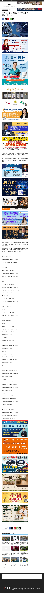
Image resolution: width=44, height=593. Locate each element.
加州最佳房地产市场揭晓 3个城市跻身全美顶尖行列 (6, 543)
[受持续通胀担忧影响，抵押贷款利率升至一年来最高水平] (24, 538)
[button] (40, 6)
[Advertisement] (22, 576)
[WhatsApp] (11, 19)
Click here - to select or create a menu (9, 6)
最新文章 (12, 533)
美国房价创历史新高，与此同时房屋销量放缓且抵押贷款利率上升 (24, 553)
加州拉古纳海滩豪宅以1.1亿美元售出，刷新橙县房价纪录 (14, 564)
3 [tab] (16, 240)
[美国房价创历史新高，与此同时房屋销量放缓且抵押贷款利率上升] (24, 548)
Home (3, 9)
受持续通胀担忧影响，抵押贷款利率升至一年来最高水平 (24, 543)
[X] (6, 19)
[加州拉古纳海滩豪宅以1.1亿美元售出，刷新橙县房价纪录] (15, 559)
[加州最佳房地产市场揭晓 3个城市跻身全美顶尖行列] (6, 538)
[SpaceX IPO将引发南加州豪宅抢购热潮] (6, 559)
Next (27, 143)
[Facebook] (3, 19)
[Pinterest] (8, 19)
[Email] (13, 19)
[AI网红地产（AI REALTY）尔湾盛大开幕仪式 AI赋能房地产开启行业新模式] (6, 548)
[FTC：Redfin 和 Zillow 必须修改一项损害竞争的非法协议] (15, 538)
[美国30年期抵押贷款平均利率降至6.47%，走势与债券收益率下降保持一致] (24, 559)
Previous (3, 143)
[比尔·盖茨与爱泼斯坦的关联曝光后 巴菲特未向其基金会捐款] (15, 548)
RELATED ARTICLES (6, 533)
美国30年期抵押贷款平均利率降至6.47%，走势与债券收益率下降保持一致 (24, 564)
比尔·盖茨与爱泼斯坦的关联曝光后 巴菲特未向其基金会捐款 (15, 553)
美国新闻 (6, 9)
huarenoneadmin (5, 16)
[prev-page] (2, 567)
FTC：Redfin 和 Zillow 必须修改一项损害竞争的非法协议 (15, 543)
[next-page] (4, 567)
